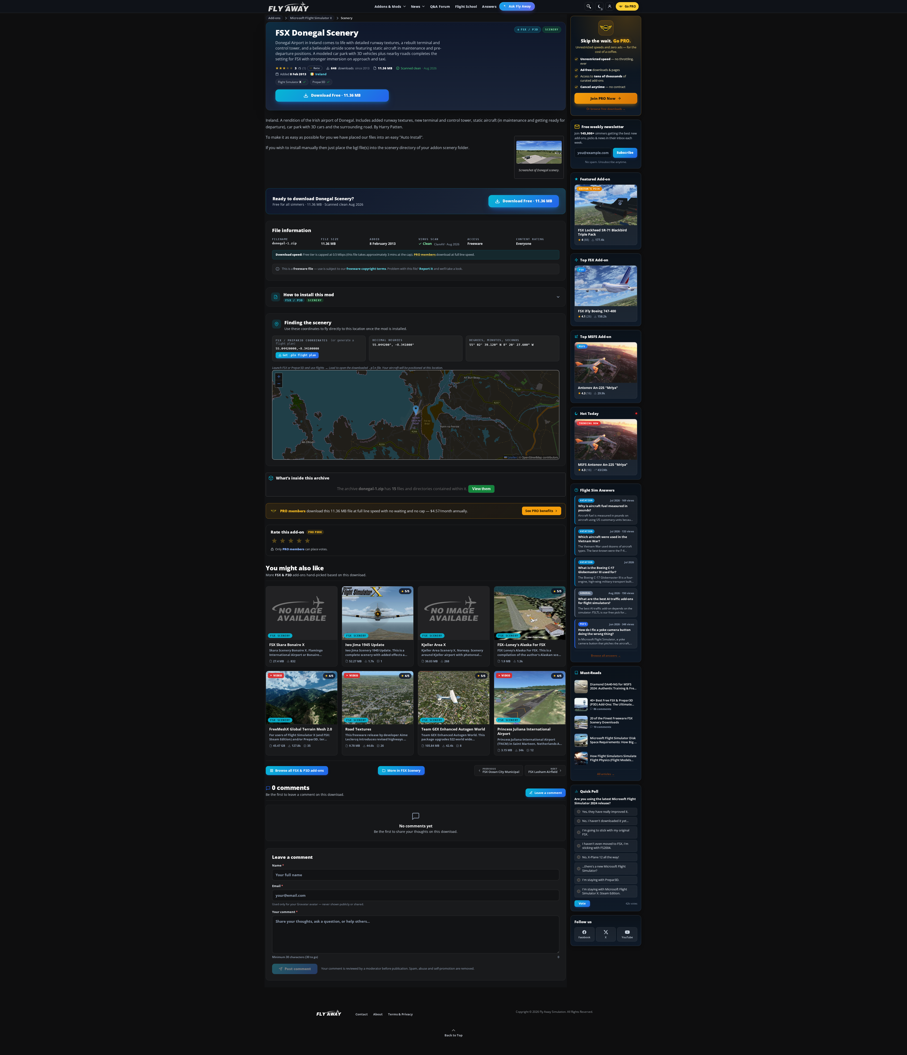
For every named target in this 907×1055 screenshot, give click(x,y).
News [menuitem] (415, 6)
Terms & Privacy (400, 1014)
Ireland (320, 74)
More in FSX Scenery (403, 770)
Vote (582, 903)
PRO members (425, 255)
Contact (361, 1014)
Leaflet (512, 457)
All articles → (606, 774)
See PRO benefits (539, 511)
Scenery (346, 18)
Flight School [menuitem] (466, 6)
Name (278, 865)
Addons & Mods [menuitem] (388, 6)
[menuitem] (517, 6)
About (378, 1014)
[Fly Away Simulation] (288, 6)
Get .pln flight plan (299, 355)
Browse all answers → (606, 656)
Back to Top (453, 1035)
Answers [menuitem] (489, 6)
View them (481, 489)
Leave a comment (548, 793)
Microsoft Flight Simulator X (311, 18)
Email (277, 886)
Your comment (285, 912)
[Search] (589, 6)
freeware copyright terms (366, 269)
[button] (416, 410)
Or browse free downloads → (605, 109)
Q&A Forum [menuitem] (440, 6)
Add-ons (274, 18)
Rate (316, 68)
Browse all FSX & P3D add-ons (299, 770)
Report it (426, 269)
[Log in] (609, 6)
